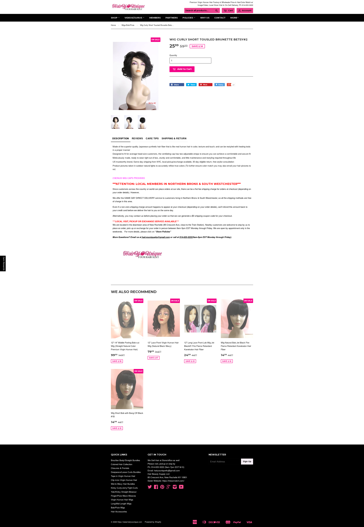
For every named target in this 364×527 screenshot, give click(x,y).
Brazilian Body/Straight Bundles (125, 460)
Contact (220, 17)
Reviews (137, 138)
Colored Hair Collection (121, 464)
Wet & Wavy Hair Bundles (123, 483)
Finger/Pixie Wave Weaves (123, 495)
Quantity (173, 55)
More (233, 17)
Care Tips (152, 138)
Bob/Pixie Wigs (118, 507)
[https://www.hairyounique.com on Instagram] (175, 487)
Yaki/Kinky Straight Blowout (123, 491)
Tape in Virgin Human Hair (123, 475)
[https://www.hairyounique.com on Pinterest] (162, 487)
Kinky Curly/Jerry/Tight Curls (124, 487)
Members (155, 17)
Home (113, 25)
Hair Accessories (119, 511)
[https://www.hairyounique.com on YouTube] (181, 487)
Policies (188, 17)
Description (120, 138)
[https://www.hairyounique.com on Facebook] (156, 487)
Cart (230, 10)
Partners (172, 17)
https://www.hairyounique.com (129, 521)
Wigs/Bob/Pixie (128, 25)
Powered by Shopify (153, 521)
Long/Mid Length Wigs (121, 503)
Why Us (204, 17)
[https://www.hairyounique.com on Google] (168, 487)
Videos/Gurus (134, 17)
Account (246, 10)
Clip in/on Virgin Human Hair (124, 479)
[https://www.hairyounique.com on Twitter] (150, 487)
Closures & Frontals (120, 468)
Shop (114, 17)
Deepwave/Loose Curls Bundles (126, 471)
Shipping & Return (174, 138)
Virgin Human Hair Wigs (122, 499)
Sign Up (247, 461)
